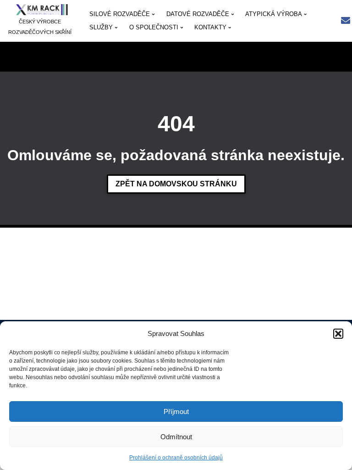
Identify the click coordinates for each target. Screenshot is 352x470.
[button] (338, 333)
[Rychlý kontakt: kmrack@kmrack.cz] (345, 21)
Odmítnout (176, 437)
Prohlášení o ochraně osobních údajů (176, 457)
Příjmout (176, 411)
